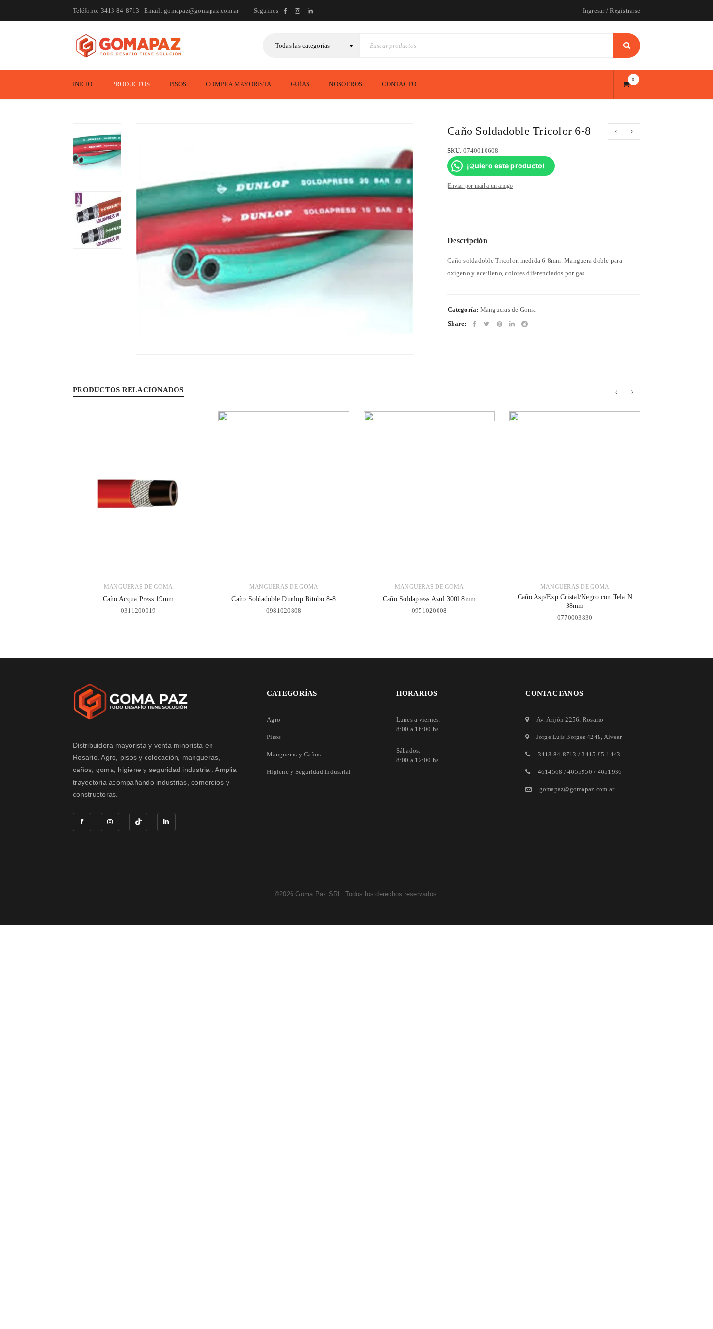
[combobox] (311, 45)
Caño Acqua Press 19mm (138, 599)
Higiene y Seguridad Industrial (309, 771)
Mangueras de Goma (508, 309)
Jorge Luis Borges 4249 (568, 736)
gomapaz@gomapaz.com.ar (577, 789)
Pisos (274, 736)
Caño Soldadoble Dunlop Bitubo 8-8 (283, 599)
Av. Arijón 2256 (558, 719)
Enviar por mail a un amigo (480, 185)
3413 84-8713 (557, 754)
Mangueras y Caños (294, 754)
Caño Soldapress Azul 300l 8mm (429, 599)
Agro (273, 719)
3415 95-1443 (601, 754)
